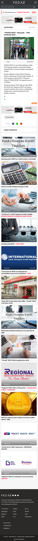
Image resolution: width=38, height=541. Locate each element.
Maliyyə (15, 509)
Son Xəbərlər (4, 509)
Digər (26, 514)
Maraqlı (27, 511)
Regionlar (3, 514)
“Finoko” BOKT (9, 117)
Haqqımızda (28, 516)
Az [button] (34, 7)
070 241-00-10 (6, 523)
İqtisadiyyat (4, 511)
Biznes (26, 509)
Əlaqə (2, 516)
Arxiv (14, 516)
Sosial (14, 511)
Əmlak (15, 514)
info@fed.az (6, 528)
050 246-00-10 (7, 525)
